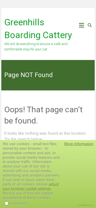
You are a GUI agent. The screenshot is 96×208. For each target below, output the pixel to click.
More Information (78, 144)
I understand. (18, 203)
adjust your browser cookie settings (31, 186)
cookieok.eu (85, 205)
